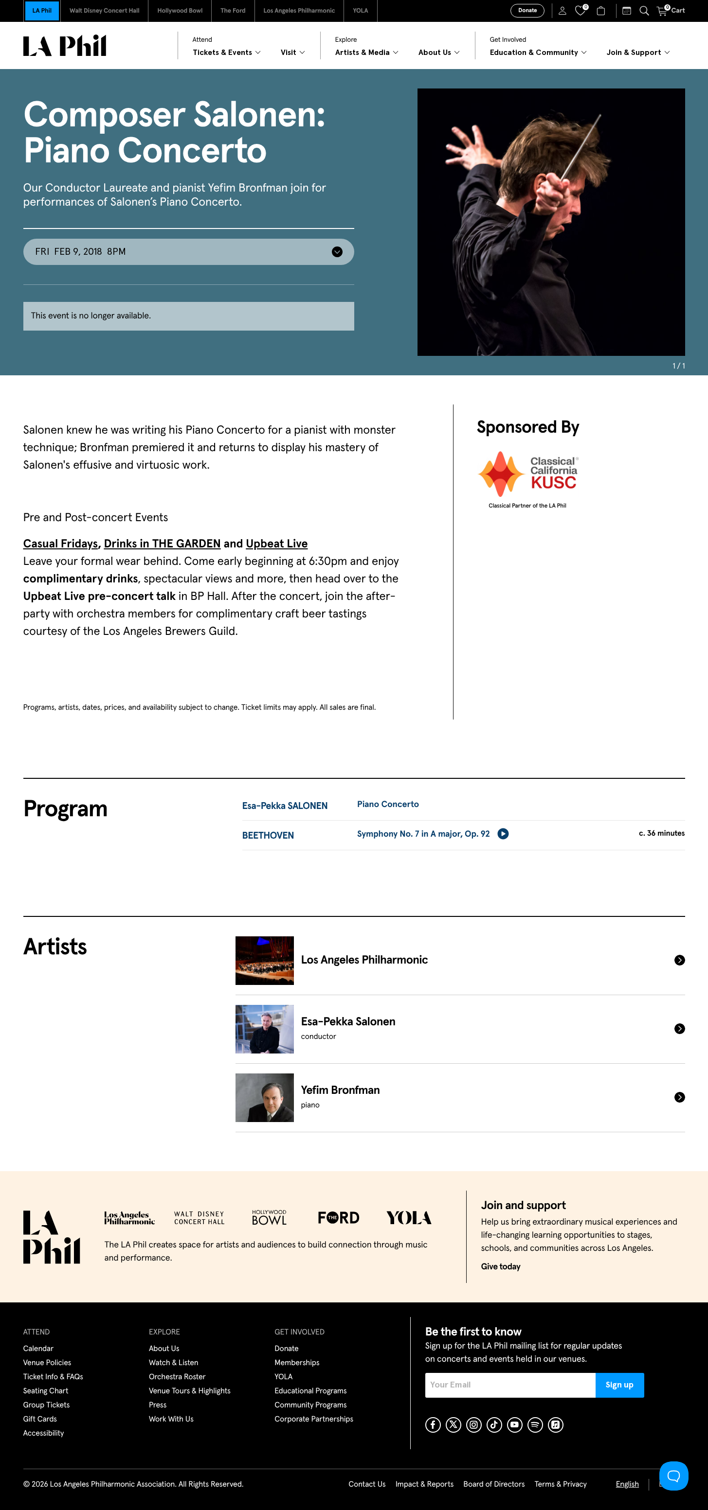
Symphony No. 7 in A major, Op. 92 (423, 834)
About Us (164, 1349)
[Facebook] (433, 1425)
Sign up (620, 1385)
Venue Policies (47, 1363)
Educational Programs (310, 1391)
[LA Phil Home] (64, 45)
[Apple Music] (555, 1425)
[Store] (602, 10)
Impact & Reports (425, 1485)
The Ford (232, 11)
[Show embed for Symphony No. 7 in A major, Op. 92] (503, 834)
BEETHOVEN (268, 836)
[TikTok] (494, 1425)
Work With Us (171, 1419)
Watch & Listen (174, 1363)
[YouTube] (515, 1425)
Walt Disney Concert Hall (105, 11)
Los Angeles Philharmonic (299, 11)
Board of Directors (494, 1485)
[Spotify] (535, 1425)
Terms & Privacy (560, 1485)
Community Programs (310, 1405)
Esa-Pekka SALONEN (285, 806)
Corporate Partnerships (313, 1419)
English (627, 1485)
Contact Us (366, 1485)
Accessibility (43, 1434)
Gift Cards (40, 1419)
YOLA (360, 11)
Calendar (38, 1349)
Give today (501, 1267)
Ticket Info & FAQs (53, 1377)
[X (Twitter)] (453, 1425)
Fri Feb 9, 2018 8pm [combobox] (80, 252)
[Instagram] (474, 1425)
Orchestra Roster (177, 1377)
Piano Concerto (388, 804)
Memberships (296, 1363)
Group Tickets (46, 1405)
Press (157, 1405)
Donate (527, 11)
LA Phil (42, 11)
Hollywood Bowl (179, 11)
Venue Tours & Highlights (190, 1391)
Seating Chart (46, 1391)
